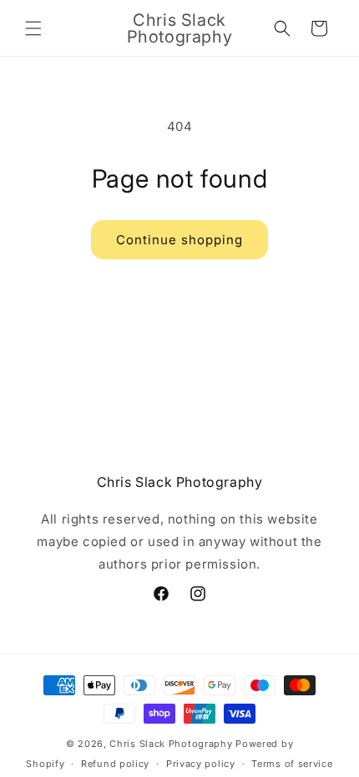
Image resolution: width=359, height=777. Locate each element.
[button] (33, 28)
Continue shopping (179, 240)
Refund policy (115, 763)
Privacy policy (200, 763)
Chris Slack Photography (170, 743)
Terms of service (291, 763)
